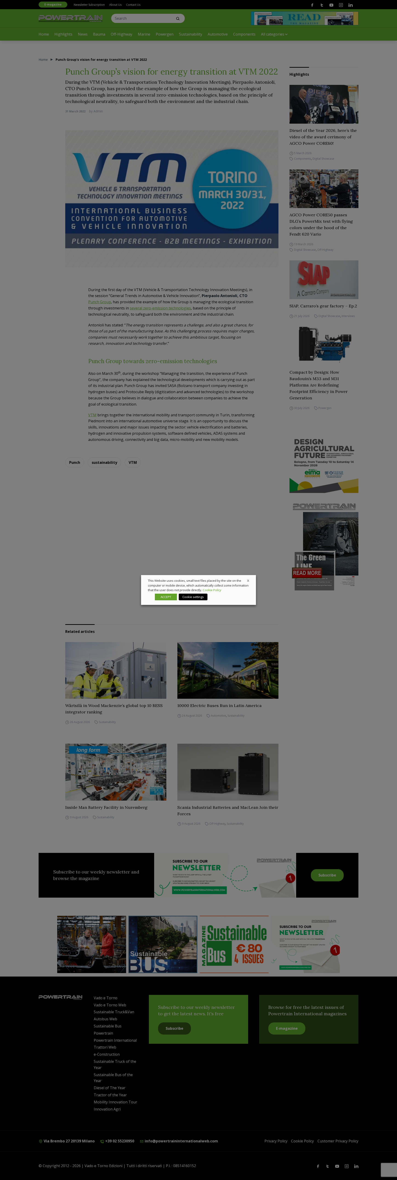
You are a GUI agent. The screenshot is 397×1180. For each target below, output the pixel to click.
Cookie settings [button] (193, 597)
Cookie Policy (212, 590)
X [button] (248, 581)
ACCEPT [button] (166, 597)
